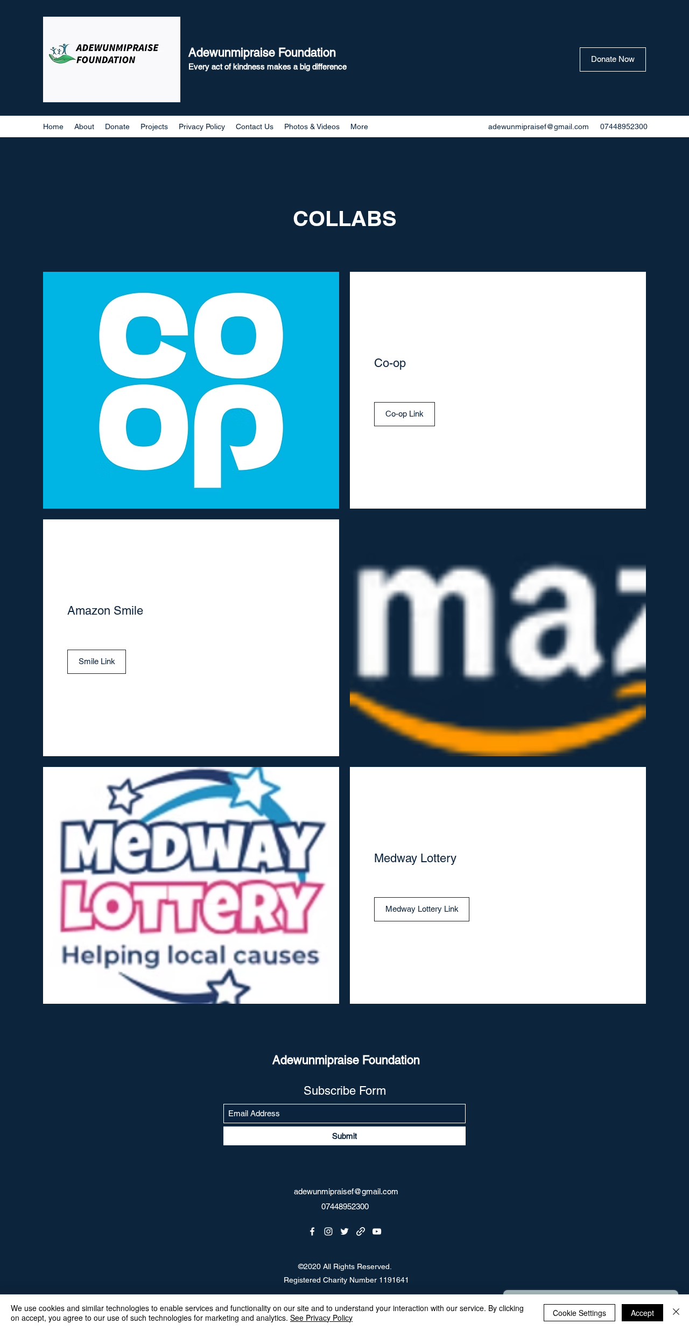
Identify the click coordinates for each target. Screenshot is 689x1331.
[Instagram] (328, 1231)
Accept (642, 1312)
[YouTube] (376, 1231)
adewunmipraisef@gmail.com (538, 126)
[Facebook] (312, 1231)
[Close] (676, 1312)
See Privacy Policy (321, 1317)
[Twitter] (344, 1231)
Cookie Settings (579, 1312)
